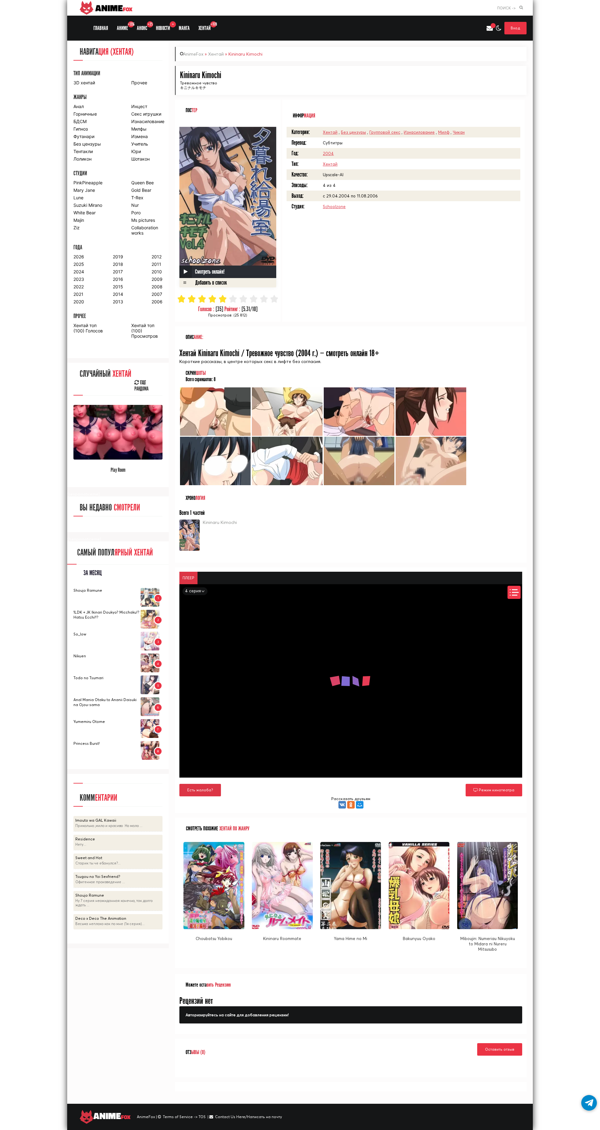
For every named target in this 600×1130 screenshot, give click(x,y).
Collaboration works (144, 230)
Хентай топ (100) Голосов (88, 328)
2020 (78, 301)
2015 (118, 286)
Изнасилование (419, 132)
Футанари (83, 136)
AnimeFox (193, 54)
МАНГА (184, 28)
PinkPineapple (87, 182)
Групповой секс (384, 132)
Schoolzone (334, 206)
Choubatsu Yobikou (214, 938)
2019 (118, 256)
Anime (112, 8)
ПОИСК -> (506, 8)
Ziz (76, 227)
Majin (78, 220)
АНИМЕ (124, 27)
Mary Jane (84, 190)
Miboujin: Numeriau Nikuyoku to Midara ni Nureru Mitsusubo (487, 944)
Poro (136, 212)
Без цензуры (353, 132)
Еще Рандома (141, 386)
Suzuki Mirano (87, 205)
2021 (78, 294)
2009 (157, 279)
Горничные (85, 114)
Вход (515, 28)
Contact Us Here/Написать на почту (248, 1116)
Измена (139, 136)
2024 (78, 271)
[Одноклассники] (351, 805)
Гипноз (80, 129)
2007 (157, 294)
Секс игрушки (146, 114)
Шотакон (140, 159)
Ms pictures (143, 220)
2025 (78, 264)
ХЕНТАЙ (206, 27)
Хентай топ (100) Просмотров (144, 331)
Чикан (459, 132)
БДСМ (80, 121)
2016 (118, 279)
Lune (78, 197)
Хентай (216, 54)
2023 (78, 279)
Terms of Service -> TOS (184, 1116)
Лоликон (82, 159)
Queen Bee (142, 182)
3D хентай (84, 82)
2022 (78, 286)
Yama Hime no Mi (350, 938)
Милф (443, 132)
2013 (118, 301)
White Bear (84, 212)
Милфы (139, 129)
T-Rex (137, 197)
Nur (135, 205)
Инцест (139, 106)
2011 (156, 264)
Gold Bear (141, 190)
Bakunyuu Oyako (419, 938)
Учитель (139, 144)
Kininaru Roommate (282, 938)
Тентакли (83, 151)
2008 (157, 286)
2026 (78, 256)
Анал (78, 106)
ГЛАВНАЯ (100, 28)
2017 (118, 271)
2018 (118, 264)
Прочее (139, 82)
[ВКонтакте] (342, 805)
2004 (328, 153)
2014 (118, 294)
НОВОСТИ (165, 27)
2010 (157, 271)
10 (274, 299)
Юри (136, 151)
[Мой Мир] (359, 805)
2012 (157, 256)
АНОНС (144, 27)
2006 (157, 301)
